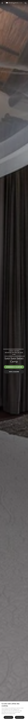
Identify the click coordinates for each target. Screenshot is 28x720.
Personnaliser (19, 717)
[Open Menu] (2, 3)
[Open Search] (25, 3)
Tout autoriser (8, 717)
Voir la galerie (14, 371)
